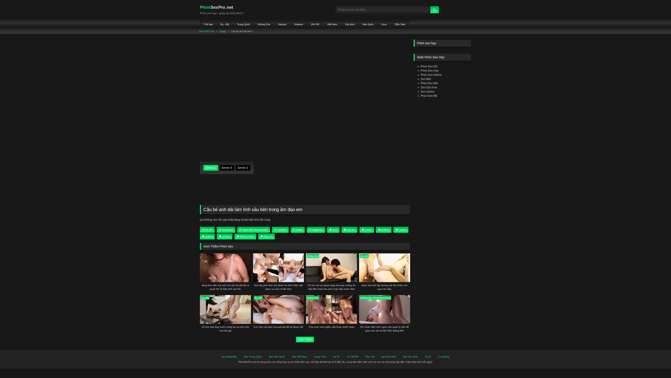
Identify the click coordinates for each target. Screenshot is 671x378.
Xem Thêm (305, 339)
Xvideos (298, 24)
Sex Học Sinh (410, 356)
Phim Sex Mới (429, 83)
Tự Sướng (443, 356)
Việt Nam (332, 24)
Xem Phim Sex (206, 31)
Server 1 (210, 167)
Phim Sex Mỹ (429, 95)
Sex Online (427, 91)
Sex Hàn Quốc (277, 356)
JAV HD (315, 24)
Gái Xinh (350, 24)
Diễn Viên (400, 24)
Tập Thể (370, 356)
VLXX (428, 356)
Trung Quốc (243, 24)
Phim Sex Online (431, 74)
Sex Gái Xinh (429, 87)
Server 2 (243, 167)
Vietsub (282, 24)
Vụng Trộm (320, 356)
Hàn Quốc (368, 24)
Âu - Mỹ (225, 24)
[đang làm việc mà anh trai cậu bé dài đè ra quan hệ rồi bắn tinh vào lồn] (225, 267)
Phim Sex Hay (429, 70)
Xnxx (384, 24)
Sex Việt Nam (299, 356)
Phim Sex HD (429, 66)
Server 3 (227, 167)
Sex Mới (426, 79)
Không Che (264, 24)
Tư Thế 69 (352, 356)
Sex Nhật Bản (229, 356)
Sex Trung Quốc (253, 356)
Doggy (223, 31)
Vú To (336, 356)
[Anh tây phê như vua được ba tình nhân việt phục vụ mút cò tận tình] (278, 267)
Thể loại (208, 24)
